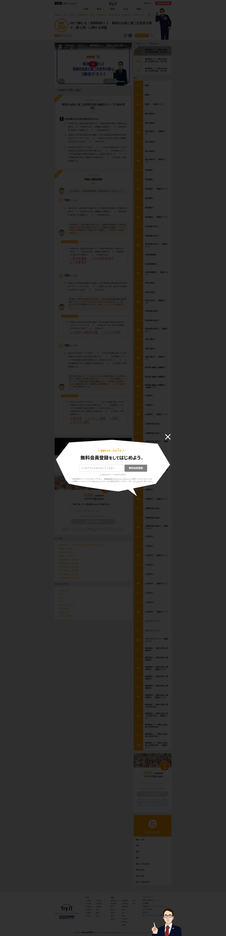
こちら (138, 481)
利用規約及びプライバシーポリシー (117, 479)
